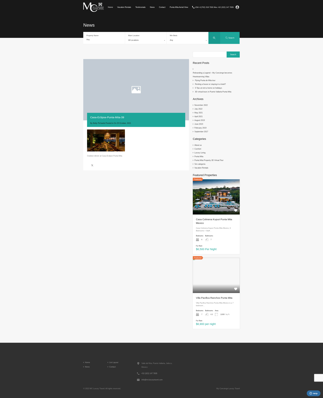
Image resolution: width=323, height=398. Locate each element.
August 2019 (199, 120)
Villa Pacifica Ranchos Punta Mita (214, 298)
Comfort (197, 149)
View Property (216, 207)
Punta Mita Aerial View (179, 7)
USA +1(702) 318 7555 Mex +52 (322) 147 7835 (214, 7)
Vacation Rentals (124, 7)
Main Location (133, 35)
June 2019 (198, 124)
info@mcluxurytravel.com (152, 380)
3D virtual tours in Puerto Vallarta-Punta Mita (213, 92)
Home (110, 7)
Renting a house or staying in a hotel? (210, 84)
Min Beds (173, 35)
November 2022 (201, 105)
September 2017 (201, 131)
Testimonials (140, 7)
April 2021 (198, 116)
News (152, 7)
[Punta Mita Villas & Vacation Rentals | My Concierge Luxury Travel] (93, 11)
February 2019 (200, 128)
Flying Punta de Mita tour (205, 80)
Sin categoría (199, 164)
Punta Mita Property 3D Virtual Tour (208, 160)
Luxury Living (199, 153)
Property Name (92, 35)
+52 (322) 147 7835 (149, 373)
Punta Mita (198, 156)
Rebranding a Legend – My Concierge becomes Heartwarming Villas (212, 75)
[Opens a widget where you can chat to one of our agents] (313, 393)
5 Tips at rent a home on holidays (208, 88)
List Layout (113, 362)
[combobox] (146, 41)
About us (198, 145)
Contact (162, 7)
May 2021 (198, 113)
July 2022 (198, 109)
